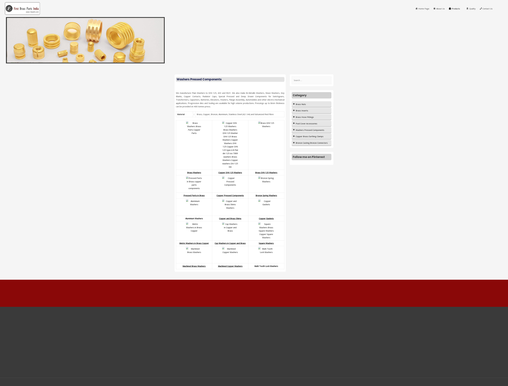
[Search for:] (311, 80)
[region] (254, 40)
